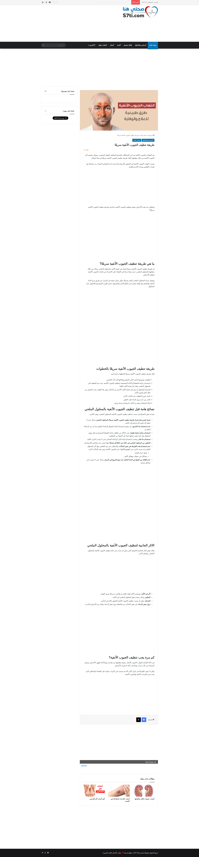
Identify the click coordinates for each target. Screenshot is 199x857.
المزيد (92, 45)
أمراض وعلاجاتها (140, 45)
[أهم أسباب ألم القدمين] (94, 791)
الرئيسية (150, 135)
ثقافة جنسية (128, 45)
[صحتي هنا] (140, 12)
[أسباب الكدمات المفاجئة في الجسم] (119, 791)
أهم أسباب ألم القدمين (97, 799)
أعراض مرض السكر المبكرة (121, 2)
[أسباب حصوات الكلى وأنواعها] (143, 791)
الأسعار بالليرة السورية (110, 853)
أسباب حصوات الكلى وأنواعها (144, 799)
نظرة (119, 853)
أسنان (112, 45)
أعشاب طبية (102, 45)
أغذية (119, 45)
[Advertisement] (79, 23)
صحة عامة (152, 45)
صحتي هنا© (140, 853)
